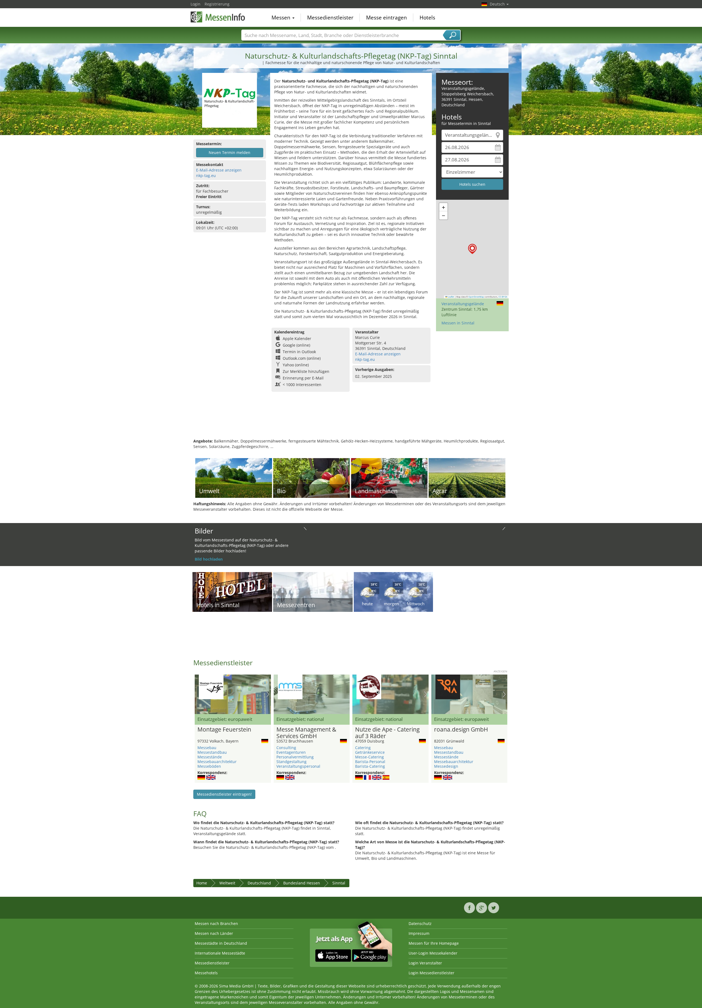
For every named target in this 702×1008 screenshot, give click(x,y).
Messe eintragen (386, 17)
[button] (472, 249)
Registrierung (217, 4)
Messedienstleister (330, 17)
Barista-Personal (370, 761)
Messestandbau (212, 752)
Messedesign (446, 766)
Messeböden (209, 766)
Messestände (209, 756)
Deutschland (259, 883)
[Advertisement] (351, 420)
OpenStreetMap (476, 296)
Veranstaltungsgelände (462, 303)
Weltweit (227, 883)
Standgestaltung (291, 761)
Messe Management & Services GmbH (306, 733)
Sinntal (338, 883)
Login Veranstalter (425, 963)
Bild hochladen (209, 559)
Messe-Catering (369, 756)
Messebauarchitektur (217, 761)
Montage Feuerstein (224, 729)
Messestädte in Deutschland (221, 943)
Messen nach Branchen (216, 923)
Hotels (427, 17)
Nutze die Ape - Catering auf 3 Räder (387, 733)
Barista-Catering (370, 766)
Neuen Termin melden (229, 152)
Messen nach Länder (214, 933)
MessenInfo (218, 17)
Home (201, 883)
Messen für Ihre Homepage (434, 943)
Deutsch (498, 4)
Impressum (419, 933)
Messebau (206, 747)
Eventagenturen (291, 752)
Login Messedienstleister (431, 972)
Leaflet (450, 296)
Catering (363, 747)
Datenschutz (420, 923)
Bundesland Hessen (301, 883)
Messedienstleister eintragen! (224, 794)
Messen (281, 17)
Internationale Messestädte (220, 953)
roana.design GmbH (461, 729)
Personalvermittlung (295, 756)
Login (195, 4)
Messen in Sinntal (457, 322)
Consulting (286, 747)
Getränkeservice (370, 752)
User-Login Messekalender (433, 953)
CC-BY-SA (503, 296)
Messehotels (206, 972)
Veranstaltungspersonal (298, 766)
